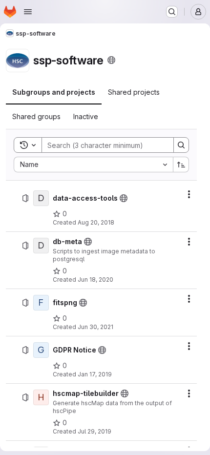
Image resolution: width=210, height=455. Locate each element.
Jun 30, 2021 (95, 327)
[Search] (181, 145)
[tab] (54, 92)
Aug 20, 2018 (96, 222)
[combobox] (93, 164)
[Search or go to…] (172, 12)
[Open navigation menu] (28, 12)
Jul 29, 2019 (94, 431)
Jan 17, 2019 (95, 374)
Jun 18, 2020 (95, 279)
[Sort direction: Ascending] (181, 164)
